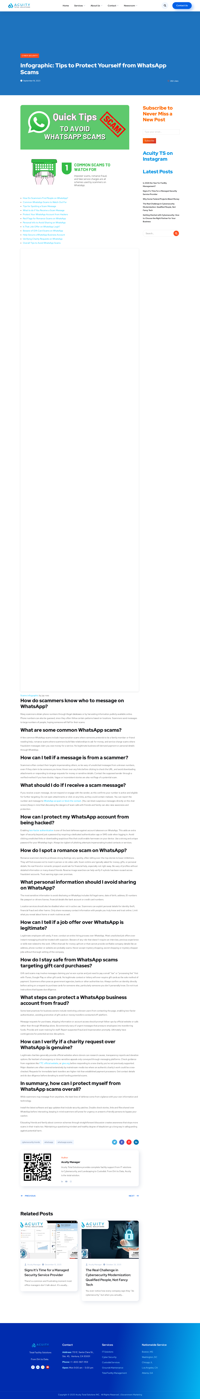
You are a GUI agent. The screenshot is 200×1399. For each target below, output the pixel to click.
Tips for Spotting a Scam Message (39, 206)
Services (78, 5)
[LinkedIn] (62, 1181)
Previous (30, 1196)
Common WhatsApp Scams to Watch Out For (45, 202)
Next (132, 1196)
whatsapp (48, 1142)
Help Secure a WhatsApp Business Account (44, 234)
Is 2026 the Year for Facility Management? (155, 184)
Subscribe (149, 140)
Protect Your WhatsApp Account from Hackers (45, 214)
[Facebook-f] (33, 1367)
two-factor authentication (41, 830)
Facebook (121, 1142)
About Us (95, 5)
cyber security (30, 56)
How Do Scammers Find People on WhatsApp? (45, 198)
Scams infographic (29, 695)
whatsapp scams (65, 1142)
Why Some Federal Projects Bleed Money (161, 199)
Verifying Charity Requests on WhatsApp (42, 238)
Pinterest (129, 1142)
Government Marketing (131, 1394)
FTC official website (48, 1063)
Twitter (114, 1142)
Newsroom (129, 5)
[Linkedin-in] (38, 1367)
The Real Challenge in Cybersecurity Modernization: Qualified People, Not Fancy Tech (108, 1277)
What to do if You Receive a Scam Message (43, 210)
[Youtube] (66, 1181)
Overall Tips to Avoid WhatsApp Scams (42, 242)
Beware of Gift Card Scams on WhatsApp (43, 230)
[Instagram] (71, 1181)
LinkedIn (136, 1142)
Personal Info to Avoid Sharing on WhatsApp (44, 222)
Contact (112, 5)
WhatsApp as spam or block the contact (62, 800)
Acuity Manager (34, 1264)
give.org (66, 1063)
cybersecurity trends (31, 1142)
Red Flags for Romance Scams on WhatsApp (44, 218)
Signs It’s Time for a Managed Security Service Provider (46, 1272)
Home (66, 5)
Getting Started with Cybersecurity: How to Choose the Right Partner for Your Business (161, 218)
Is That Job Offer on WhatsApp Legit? (41, 226)
